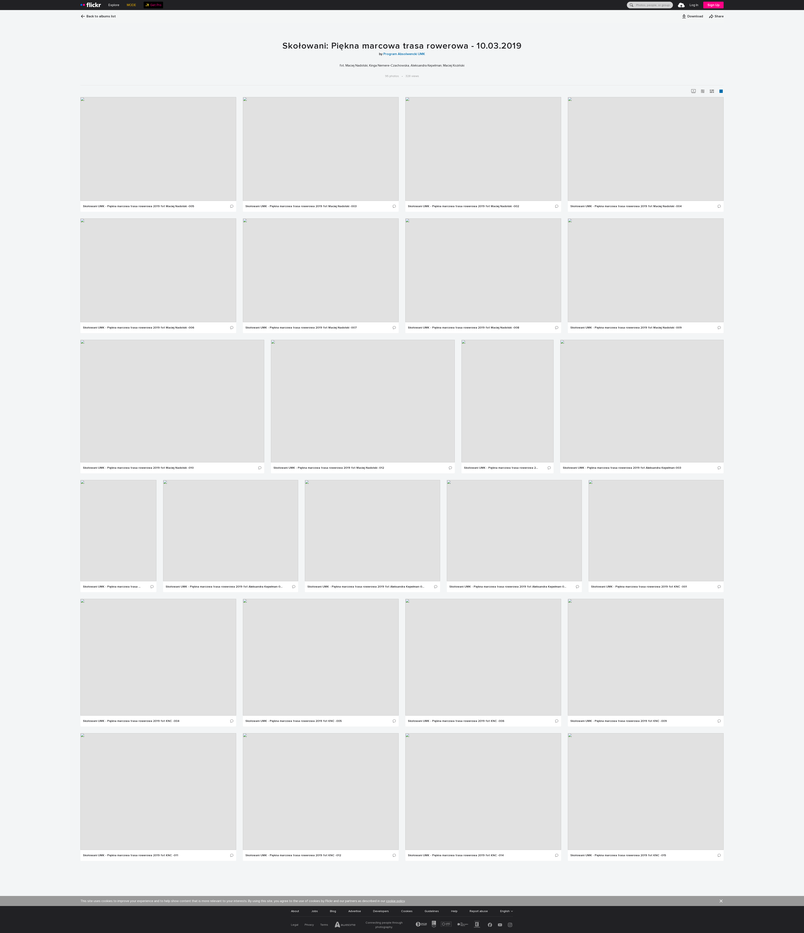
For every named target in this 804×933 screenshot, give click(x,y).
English (505, 911)
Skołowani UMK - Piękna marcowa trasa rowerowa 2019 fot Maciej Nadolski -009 (626, 327)
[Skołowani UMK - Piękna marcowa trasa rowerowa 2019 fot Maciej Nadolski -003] (321, 149)
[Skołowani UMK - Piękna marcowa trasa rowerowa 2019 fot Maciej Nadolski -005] (158, 149)
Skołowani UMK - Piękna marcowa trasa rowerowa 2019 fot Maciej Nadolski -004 (626, 206)
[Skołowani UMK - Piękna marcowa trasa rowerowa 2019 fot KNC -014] (483, 791)
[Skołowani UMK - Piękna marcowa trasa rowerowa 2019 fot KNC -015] (646, 791)
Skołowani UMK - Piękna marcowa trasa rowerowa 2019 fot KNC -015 (618, 855)
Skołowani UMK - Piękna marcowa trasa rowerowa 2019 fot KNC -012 (293, 855)
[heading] (90, 5)
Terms (324, 925)
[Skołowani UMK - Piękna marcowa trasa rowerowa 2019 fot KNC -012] (321, 791)
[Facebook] (489, 924)
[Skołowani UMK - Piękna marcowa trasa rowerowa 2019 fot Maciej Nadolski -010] (172, 401)
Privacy (309, 925)
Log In (694, 5)
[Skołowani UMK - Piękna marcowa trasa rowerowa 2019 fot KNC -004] (158, 657)
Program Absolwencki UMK (404, 54)
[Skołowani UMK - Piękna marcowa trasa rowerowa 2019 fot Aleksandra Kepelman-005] (230, 530)
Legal (294, 925)
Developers (381, 911)
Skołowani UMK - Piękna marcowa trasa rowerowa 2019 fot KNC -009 (618, 721)
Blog (333, 911)
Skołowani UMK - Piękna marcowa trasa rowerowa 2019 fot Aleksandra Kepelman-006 (366, 586)
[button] (692, 16)
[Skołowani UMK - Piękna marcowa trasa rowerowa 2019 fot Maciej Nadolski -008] (483, 270)
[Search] (631, 5)
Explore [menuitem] (113, 5)
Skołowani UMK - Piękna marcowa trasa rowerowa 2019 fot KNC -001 (639, 586)
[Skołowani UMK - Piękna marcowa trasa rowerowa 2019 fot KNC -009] (646, 657)
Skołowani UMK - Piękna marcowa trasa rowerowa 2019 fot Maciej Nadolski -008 (463, 327)
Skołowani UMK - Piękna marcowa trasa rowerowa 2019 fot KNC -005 (293, 721)
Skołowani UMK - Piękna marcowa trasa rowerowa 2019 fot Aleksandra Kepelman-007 (508, 586)
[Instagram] (510, 924)
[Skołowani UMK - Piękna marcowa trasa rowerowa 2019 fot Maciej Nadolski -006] (158, 270)
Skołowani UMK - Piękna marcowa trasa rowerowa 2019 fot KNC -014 (456, 855)
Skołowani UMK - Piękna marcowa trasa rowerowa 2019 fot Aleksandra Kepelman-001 (501, 468)
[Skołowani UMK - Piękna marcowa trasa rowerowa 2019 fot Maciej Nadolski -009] (646, 270)
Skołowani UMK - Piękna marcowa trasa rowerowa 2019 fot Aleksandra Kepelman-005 (224, 586)
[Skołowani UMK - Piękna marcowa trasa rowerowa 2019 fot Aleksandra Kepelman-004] (118, 530)
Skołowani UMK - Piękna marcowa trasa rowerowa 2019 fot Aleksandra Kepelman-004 (112, 586)
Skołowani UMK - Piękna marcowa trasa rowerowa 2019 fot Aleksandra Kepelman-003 (622, 468)
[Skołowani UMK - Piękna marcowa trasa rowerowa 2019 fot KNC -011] (158, 791)
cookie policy (395, 901)
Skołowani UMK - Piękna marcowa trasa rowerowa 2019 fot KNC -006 (456, 721)
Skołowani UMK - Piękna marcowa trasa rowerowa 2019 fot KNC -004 (131, 721)
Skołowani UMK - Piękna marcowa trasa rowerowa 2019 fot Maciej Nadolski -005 (138, 206)
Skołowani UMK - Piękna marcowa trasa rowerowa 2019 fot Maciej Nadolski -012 (328, 468)
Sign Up (713, 5)
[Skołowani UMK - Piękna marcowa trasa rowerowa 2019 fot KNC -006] (483, 657)
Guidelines (432, 911)
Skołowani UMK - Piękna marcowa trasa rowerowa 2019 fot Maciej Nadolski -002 (463, 206)
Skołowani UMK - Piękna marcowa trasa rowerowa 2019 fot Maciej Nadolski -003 (301, 206)
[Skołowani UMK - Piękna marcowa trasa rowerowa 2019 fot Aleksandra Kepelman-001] (507, 401)
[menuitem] (153, 5)
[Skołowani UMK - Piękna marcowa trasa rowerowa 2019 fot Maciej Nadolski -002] (483, 149)
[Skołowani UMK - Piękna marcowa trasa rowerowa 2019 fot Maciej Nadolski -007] (321, 270)
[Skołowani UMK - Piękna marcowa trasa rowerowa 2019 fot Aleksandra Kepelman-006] (372, 530)
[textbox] (654, 5)
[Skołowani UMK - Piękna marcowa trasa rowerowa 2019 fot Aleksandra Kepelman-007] (514, 530)
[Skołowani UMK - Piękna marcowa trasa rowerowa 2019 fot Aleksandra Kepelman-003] (642, 401)
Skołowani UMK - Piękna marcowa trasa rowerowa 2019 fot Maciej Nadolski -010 (138, 468)
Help (454, 911)
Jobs (314, 911)
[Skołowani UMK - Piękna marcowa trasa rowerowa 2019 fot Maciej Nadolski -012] (363, 401)
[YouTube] (499, 924)
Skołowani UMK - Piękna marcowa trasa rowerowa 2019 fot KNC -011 (130, 855)
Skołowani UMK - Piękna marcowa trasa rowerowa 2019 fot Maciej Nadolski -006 (138, 327)
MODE (131, 5)
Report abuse (479, 911)
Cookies (406, 911)
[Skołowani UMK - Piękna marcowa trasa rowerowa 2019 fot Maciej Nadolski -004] (646, 149)
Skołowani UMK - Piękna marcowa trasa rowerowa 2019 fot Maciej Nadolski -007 (301, 327)
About (295, 911)
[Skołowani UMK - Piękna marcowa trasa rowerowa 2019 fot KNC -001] (656, 530)
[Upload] (681, 5)
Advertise (354, 911)
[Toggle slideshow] (693, 91)
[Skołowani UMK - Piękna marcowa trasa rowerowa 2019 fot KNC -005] (321, 657)
